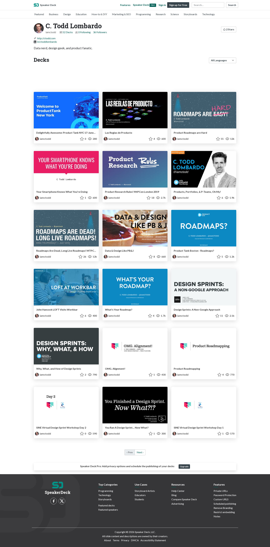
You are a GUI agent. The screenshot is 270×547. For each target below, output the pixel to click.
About (107, 540)
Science (175, 14)
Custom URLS (221, 499)
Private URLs (221, 490)
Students (139, 499)
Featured (39, 14)
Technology (208, 14)
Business (53, 14)
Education (81, 14)
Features (125, 4)
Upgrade (184, 466)
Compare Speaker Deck (184, 499)
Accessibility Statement (153, 540)
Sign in (162, 4)
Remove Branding (223, 507)
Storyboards (190, 14)
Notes (217, 516)
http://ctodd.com (46, 38)
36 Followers (100, 32)
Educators (140, 495)
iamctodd (45, 138)
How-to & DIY (99, 14)
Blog (174, 495)
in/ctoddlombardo (47, 41)
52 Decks (68, 32)
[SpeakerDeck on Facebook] (53, 501)
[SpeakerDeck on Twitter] (62, 501)
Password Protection (225, 495)
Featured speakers (108, 509)
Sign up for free (178, 4)
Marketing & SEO (121, 14)
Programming (143, 14)
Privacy (125, 540)
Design (67, 14)
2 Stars (230, 29)
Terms (116, 540)
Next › (140, 452)
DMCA (135, 540)
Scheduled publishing (225, 503)
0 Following (84, 32)
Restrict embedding (224, 512)
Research (161, 14)
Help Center (178, 490)
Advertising (177, 503)
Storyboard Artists (145, 490)
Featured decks (106, 505)
